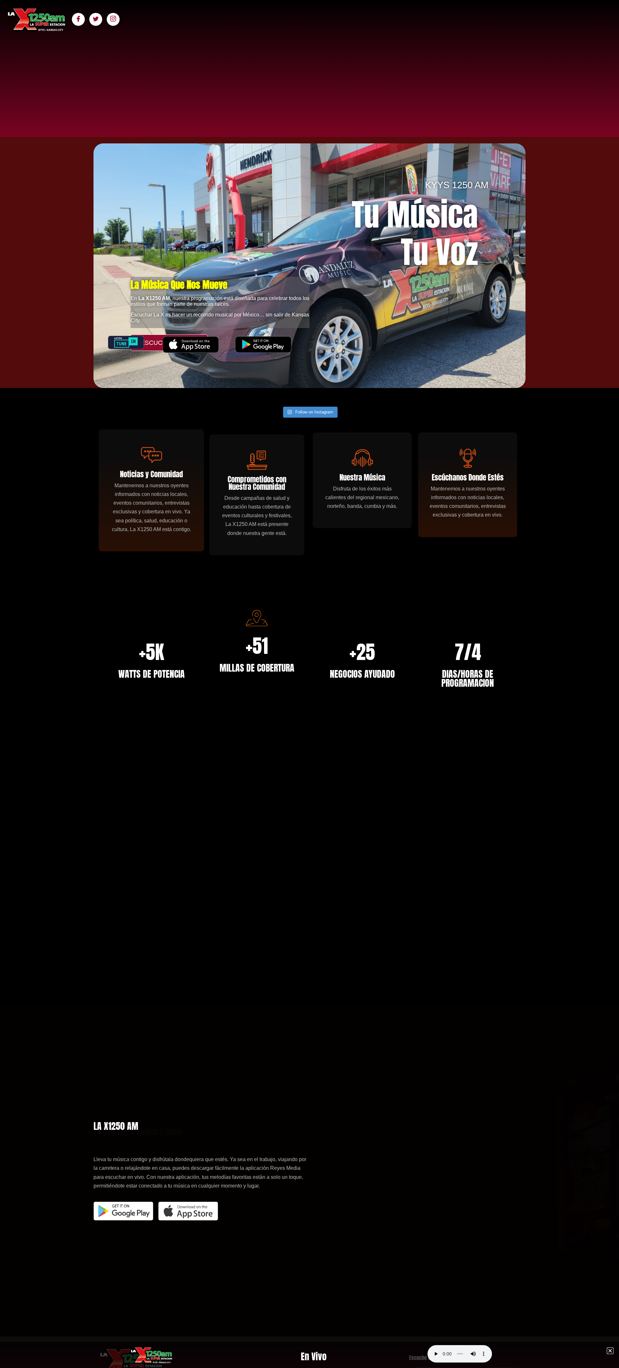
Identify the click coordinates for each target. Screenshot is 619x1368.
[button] (610, 1350)
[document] (309, 684)
